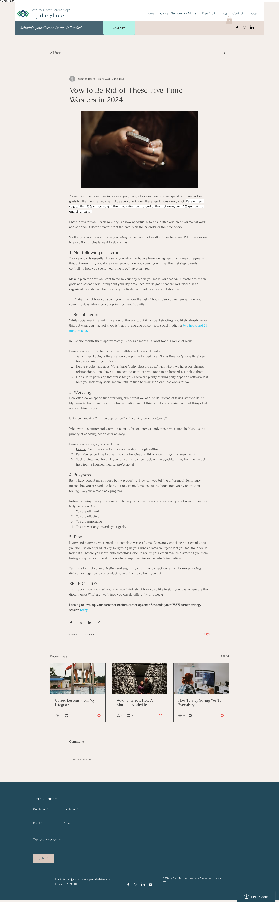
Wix (164, 881)
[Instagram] (244, 27)
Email (36, 823)
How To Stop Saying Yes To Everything (199, 702)
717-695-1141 (71, 884)
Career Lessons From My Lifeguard (75, 702)
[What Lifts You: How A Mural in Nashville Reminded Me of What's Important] (139, 678)
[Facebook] (237, 27)
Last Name (70, 809)
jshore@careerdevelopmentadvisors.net (87, 879)
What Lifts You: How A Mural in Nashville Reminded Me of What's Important (136, 702)
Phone (67, 823)
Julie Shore (50, 15)
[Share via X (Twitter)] (80, 622)
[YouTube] (150, 884)
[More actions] (207, 79)
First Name (39, 809)
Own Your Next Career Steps (50, 10)
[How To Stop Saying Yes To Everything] (201, 678)
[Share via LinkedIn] (89, 622)
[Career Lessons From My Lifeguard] (77, 678)
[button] (229, 20)
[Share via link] (99, 622)
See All (225, 655)
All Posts (55, 53)
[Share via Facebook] (71, 622)
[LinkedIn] (252, 27)
